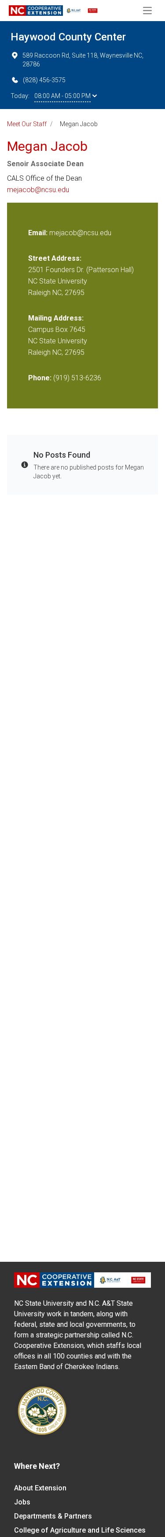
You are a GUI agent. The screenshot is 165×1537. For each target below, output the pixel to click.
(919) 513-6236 (77, 378)
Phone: (39, 378)
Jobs (22, 1502)
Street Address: (54, 258)
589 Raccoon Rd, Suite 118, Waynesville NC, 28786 (82, 60)
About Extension (40, 1488)
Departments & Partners (53, 1516)
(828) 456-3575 (44, 80)
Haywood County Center (68, 37)
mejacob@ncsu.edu (38, 190)
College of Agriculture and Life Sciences (80, 1530)
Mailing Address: (56, 318)
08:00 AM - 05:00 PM (62, 95)
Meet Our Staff (27, 123)
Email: (38, 233)
